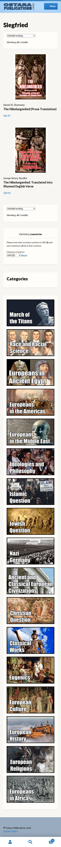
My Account (10, 842)
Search (30, 842)
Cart (47, 839)
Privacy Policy (10, 831)
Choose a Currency (15, 252)
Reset (24, 255)
